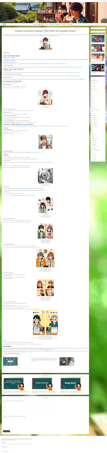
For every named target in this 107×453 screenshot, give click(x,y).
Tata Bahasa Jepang (94, 138)
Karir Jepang (57, 24)
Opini (92, 130)
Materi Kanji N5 (94, 117)
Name (4, 402)
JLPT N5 (93, 101)
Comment (4, 417)
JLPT (46, 24)
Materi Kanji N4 (94, 115)
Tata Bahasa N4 (94, 146)
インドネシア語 (69, 24)
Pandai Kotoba (53, 12)
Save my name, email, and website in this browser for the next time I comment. (14, 416)
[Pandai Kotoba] (4, 24)
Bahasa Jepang (40, 24)
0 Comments (86, 371)
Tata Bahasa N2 (94, 142)
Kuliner (92, 111)
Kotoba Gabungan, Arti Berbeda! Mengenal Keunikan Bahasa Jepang (44, 391)
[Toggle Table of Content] (8, 53)
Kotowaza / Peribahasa (95, 109)
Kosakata (93, 107)
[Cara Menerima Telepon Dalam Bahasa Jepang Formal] (73, 361)
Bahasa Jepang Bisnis (95, 80)
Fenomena (93, 88)
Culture (51, 24)
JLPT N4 (93, 99)
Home (35, 24)
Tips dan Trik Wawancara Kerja (96, 150)
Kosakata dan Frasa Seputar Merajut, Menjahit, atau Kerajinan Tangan (15, 391)
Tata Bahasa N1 (94, 140)
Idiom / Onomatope (94, 90)
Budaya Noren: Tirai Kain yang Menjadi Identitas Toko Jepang (71, 391)
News (64, 24)
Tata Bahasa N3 (94, 144)
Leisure (93, 113)
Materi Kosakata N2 (94, 121)
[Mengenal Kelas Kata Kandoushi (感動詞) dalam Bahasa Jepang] (16, 361)
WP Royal (7, 451)
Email (4, 406)
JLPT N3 (93, 97)
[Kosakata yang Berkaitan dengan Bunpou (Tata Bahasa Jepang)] (45, 359)
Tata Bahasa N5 (94, 148)
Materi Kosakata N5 (94, 126)
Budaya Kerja (93, 82)
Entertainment (94, 86)
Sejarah (93, 136)
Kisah (92, 105)
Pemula (48, 29)
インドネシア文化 (94, 155)
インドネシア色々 (94, 157)
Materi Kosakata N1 (94, 119)
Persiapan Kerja (94, 134)
